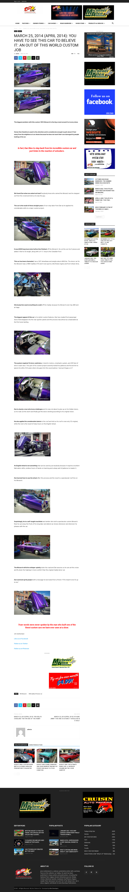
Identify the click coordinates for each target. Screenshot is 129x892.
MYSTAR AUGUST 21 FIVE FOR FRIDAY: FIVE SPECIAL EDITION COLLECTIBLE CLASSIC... (34, 832)
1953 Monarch (23, 693)
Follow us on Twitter (21, 643)
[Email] (33, 58)
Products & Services (95, 23)
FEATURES (25, 23)
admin (17, 53)
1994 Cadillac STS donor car (35, 693)
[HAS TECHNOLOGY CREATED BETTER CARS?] (19, 851)
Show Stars (80, 23)
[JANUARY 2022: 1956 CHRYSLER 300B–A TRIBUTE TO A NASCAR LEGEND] (91, 252)
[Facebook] (16, 58)
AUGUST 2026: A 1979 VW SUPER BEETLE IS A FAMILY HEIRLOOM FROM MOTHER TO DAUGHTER (23, 766)
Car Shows (52, 23)
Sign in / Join (17, 1)
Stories (19, 31)
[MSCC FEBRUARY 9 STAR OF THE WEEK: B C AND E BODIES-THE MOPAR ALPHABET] (89, 209)
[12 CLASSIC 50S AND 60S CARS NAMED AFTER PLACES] (19, 842)
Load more (99, 217)
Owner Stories (38, 23)
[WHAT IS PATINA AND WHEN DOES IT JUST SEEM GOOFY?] (54, 852)
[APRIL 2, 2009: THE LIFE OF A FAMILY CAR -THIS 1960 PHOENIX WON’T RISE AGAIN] (89, 200)
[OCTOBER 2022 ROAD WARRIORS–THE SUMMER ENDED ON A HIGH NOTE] (89, 181)
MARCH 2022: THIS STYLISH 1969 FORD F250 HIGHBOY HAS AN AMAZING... (104, 190)
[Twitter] (20, 58)
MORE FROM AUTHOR (35, 745)
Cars (20, 28)
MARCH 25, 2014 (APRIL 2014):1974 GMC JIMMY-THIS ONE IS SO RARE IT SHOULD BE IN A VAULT (65, 718)
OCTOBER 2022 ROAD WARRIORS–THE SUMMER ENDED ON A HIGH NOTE (103, 181)
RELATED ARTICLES (21, 745)
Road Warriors (65, 23)
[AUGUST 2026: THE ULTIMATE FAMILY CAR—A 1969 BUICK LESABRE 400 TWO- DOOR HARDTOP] (69, 756)
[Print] (38, 58)
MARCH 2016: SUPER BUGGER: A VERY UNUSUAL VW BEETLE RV (69, 842)
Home (17, 23)
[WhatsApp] (29, 58)
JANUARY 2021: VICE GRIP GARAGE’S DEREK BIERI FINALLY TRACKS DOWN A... (69, 832)
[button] (112, 23)
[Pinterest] (25, 58)
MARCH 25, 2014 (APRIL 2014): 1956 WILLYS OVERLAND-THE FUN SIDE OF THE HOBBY (28, 718)
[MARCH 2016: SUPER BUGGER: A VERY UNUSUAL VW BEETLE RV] (54, 842)
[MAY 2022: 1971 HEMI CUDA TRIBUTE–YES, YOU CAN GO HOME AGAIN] (108, 252)
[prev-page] (15, 774)
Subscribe (24, 1)
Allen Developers (53, 888)
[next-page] (18, 774)
